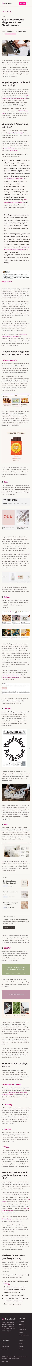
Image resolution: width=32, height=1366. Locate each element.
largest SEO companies (15, 179)
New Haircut (14, 150)
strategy (7, 1284)
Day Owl (7, 1129)
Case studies (5, 1346)
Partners (21, 1349)
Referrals (21, 1321)
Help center (5, 1349)
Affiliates (21, 1324)
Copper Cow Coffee (12, 1084)
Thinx (6, 1147)
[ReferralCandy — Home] (7, 3)
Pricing (21, 1332)
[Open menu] (28, 3)
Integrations (22, 1329)
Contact (21, 1346)
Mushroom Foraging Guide (10, 677)
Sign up (22, 3)
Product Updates (24, 1335)
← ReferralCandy (6, 12)
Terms (7, 1361)
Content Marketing (10, 33)
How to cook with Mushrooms (11, 675)
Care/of (7, 948)
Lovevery (8, 1104)
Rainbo (7, 597)
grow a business (8, 148)
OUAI (6, 482)
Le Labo (7, 708)
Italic (6, 824)
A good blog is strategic (15, 133)
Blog (3, 1343)
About (20, 1343)
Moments (21, 1327)
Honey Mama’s (9, 360)
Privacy (4, 1361)
